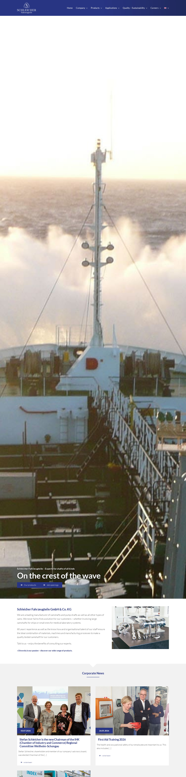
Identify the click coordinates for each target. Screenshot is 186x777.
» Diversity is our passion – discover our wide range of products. (44, 650)
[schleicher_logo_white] (26, 3)
